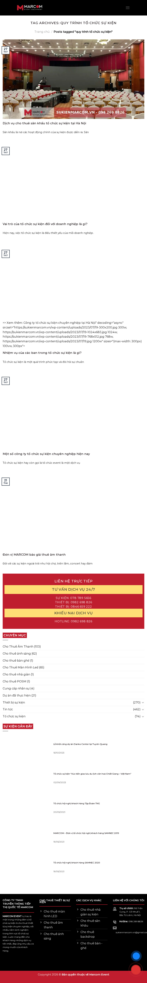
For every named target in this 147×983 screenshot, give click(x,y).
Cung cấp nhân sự (16, 688)
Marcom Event (99, 974)
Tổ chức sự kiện (14, 716)
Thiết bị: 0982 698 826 (73, 602)
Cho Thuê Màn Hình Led (20, 667)
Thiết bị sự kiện (14, 702)
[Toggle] (142, 702)
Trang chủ (42, 31)
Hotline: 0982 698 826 (73, 621)
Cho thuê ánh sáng (17, 653)
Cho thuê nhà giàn (16, 674)
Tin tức (8, 709)
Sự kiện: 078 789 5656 (73, 598)
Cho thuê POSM (14, 681)
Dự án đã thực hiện (17, 695)
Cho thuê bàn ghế (16, 660)
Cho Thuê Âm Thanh (18, 646)
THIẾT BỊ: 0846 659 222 (73, 606)
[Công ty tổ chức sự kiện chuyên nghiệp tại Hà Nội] (15, 8)
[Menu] (127, 7)
